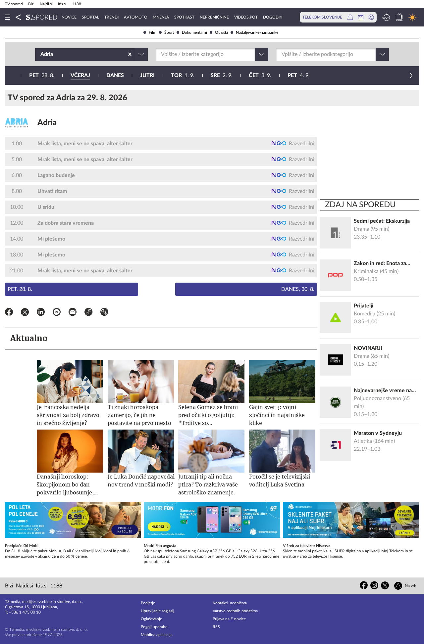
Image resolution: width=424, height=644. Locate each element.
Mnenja (161, 17)
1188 (76, 4)
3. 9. (260, 75)
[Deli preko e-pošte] (73, 313)
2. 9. (222, 75)
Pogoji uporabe (154, 627)
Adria (47, 123)
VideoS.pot (246, 17)
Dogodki (272, 17)
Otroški (221, 32)
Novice (69, 17)
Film (152, 32)
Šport (169, 32)
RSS (216, 627)
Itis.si (62, 4)
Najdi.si (46, 4)
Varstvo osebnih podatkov (235, 611)
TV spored (14, 4)
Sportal (90, 17)
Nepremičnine (214, 17)
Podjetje (148, 603)
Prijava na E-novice (229, 619)
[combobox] (41, 54)
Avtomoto (135, 17)
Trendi (111, 17)
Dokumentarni (194, 32)
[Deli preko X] (25, 313)
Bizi (31, 4)
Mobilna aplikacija (157, 635)
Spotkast (184, 17)
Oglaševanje (151, 619)
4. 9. (299, 75)
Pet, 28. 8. (20, 289)
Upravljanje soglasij (157, 611)
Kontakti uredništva (230, 603)
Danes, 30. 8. (297, 289)
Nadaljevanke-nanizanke (257, 32)
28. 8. (41, 75)
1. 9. (182, 75)
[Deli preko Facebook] (9, 313)
